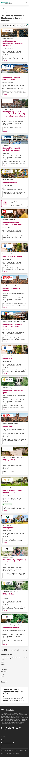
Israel (2, 674)
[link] (26, 650)
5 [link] (17, 650)
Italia (2, 667)
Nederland (4, 672)
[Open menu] (26, 2)
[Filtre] (26, 25)
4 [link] (14, 650)
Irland (2, 679)
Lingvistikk (18, 25)
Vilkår (2, 753)
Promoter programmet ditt (7, 743)
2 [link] (8, 650)
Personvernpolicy (8, 753)
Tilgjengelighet (16, 753)
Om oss (3, 739)
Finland (3, 676)
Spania (3, 664)
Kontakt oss (4, 746)
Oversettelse (10, 25)
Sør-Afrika (4, 669)
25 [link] (23, 650)
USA (2, 662)
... (20, 650)
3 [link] (11, 650)
